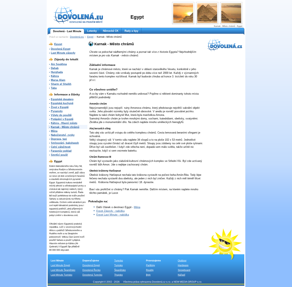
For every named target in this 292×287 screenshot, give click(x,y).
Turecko (118, 260)
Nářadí (181, 275)
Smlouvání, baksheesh (65, 142)
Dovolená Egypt (60, 48)
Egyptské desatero (62, 99)
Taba (54, 87)
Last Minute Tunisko (61, 275)
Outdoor (182, 260)
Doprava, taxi (59, 138)
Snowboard (184, 270)
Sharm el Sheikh (61, 84)
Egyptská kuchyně (62, 103)
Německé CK (110, 30)
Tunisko (118, 265)
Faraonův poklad (61, 150)
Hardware (183, 265)
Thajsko (118, 275)
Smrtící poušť (59, 154)
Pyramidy (57, 111)
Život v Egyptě (60, 107)
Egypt (90, 37)
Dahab (55, 68)
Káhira (55, 76)
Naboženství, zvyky (62, 134)
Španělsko (120, 270)
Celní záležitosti (61, 146)
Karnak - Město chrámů (65, 127)
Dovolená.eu (77, 37)
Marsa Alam (58, 80)
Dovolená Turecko (92, 275)
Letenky (92, 30)
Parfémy (150, 265)
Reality (150, 270)
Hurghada (57, 72)
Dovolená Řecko (91, 270)
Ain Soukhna (59, 64)
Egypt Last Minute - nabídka (112, 214)
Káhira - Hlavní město (64, 123)
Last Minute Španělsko (63, 270)
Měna (54, 131)
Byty (148, 275)
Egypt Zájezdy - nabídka (110, 210)
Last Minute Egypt (60, 265)
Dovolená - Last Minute (67, 31)
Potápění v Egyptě (62, 119)
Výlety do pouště (61, 115)
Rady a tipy (131, 30)
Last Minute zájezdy (63, 52)
